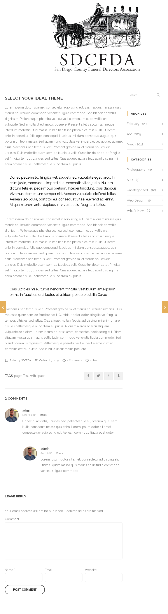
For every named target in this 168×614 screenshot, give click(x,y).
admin (26, 410)
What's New (135, 210)
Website (90, 570)
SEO (130, 180)
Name (10, 570)
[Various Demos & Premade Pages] (165, 307)
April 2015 (134, 134)
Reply (43, 414)
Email (49, 570)
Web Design (135, 200)
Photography (136, 169)
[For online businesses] (3, 307)
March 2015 (135, 144)
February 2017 (137, 124)
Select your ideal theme (34, 98)
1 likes (93, 360)
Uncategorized (137, 190)
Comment (12, 519)
